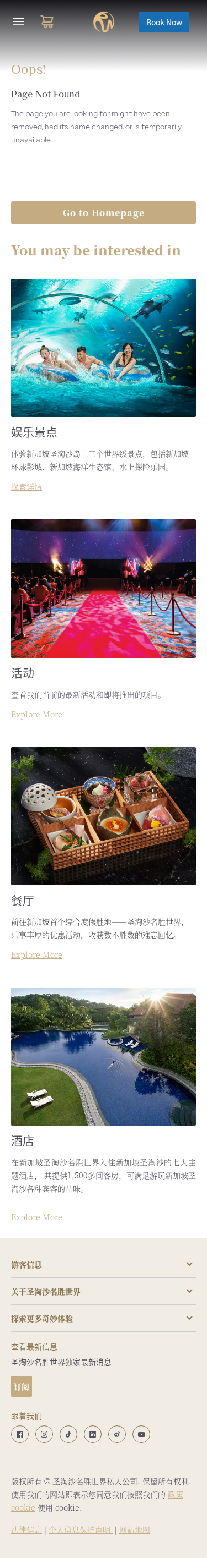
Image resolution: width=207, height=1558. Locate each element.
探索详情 (26, 486)
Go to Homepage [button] (104, 212)
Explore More (36, 714)
